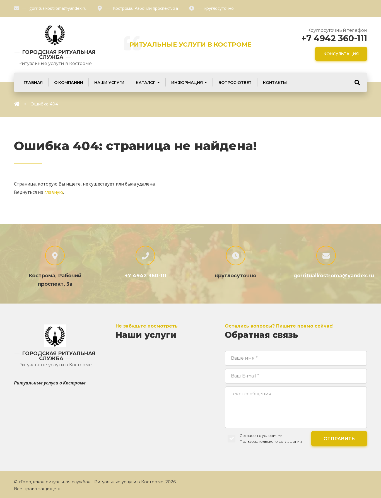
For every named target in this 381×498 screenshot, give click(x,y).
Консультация (341, 53)
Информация (186, 82)
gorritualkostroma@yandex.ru (57, 8)
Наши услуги (109, 82)
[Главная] (17, 104)
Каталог (145, 82)
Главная (33, 82)
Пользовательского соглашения (271, 441)
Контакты (275, 82)
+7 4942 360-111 (334, 38)
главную (53, 192)
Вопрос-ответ (235, 82)
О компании (68, 82)
